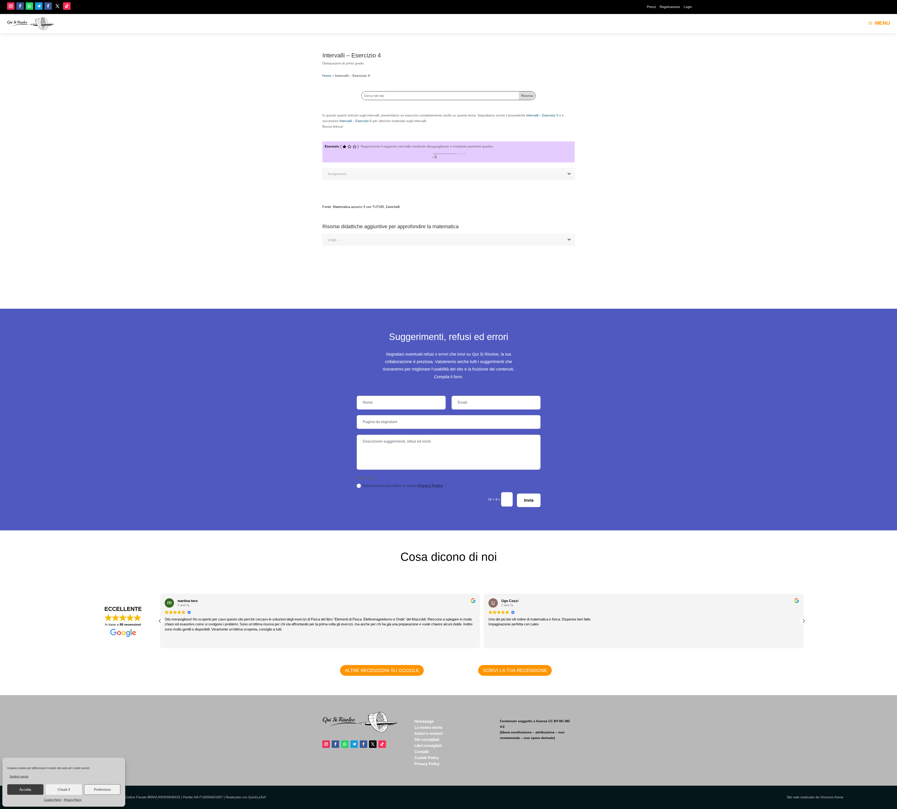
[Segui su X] (57, 6)
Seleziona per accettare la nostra (402, 486)
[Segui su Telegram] (39, 6)
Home (326, 75)
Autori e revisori (428, 733)
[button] (803, 620)
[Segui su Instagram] (10, 6)
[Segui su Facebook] (20, 6)
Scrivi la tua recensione (515, 670)
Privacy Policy (73, 800)
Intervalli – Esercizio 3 (542, 115)
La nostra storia (428, 727)
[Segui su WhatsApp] (29, 6)
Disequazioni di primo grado (343, 63)
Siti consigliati (426, 740)
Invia (529, 500)
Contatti (421, 752)
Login (688, 7)
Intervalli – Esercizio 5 (355, 121)
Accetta (25, 789)
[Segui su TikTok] (67, 6)
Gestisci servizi (19, 776)
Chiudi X (63, 789)
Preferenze (102, 789)
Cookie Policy (52, 800)
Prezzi (651, 7)
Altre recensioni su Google (382, 670)
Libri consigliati (427, 746)
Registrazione (670, 7)
